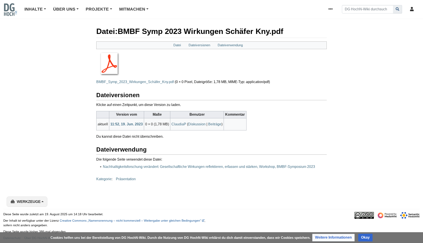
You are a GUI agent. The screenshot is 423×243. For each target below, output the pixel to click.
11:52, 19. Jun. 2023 (126, 124)
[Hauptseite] (10, 12)
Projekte (97, 9)
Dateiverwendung (230, 45)
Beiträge (214, 124)
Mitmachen (132, 9)
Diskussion (197, 124)
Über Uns (64, 9)
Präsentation (126, 179)
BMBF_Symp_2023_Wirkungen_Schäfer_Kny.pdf (135, 82)
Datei (177, 45)
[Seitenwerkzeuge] (331, 9)
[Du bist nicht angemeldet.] (412, 9)
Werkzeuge (29, 202)
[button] (333, 237)
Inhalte (33, 9)
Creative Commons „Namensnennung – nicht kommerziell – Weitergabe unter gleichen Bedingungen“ (130, 220)
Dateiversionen (199, 45)
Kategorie (103, 179)
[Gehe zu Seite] (397, 9)
